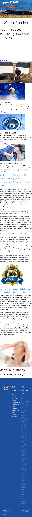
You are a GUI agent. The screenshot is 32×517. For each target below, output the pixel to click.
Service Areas (15, 13)
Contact (2, 15)
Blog (23, 13)
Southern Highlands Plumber (24, 435)
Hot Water (23, 11)
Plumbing (14, 11)
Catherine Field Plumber (24, 474)
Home (2, 11)
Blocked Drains (4, 13)
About (7, 11)
